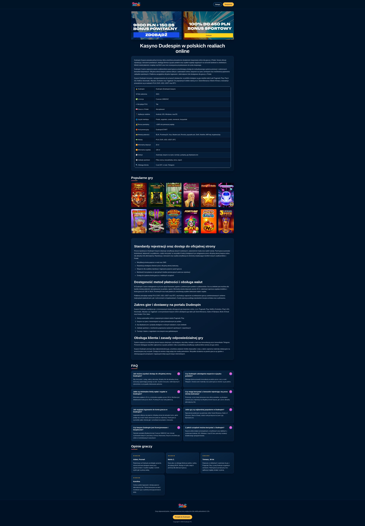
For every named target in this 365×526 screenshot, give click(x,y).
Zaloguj (217, 4)
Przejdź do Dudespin (182, 517)
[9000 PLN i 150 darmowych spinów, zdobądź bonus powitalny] (156, 25)
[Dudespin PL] (136, 4)
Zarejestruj (228, 4)
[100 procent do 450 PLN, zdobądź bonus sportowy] (208, 25)
